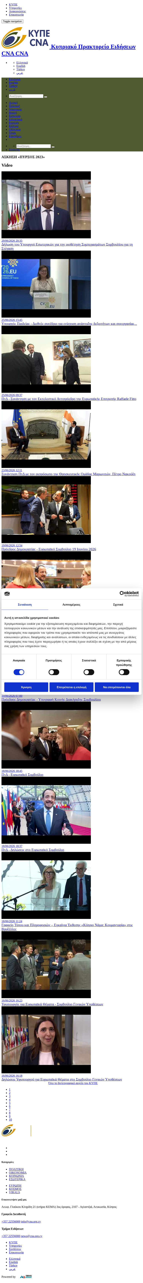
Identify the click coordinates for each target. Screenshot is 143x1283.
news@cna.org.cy (31, 1236)
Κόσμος (14, 126)
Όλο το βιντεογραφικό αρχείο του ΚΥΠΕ (73, 1083)
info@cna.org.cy (31, 1221)
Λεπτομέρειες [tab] (71, 604)
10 (10, 1119)
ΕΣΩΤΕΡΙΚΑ (17, 1179)
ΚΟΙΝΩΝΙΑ (16, 1176)
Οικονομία (15, 109)
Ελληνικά (22, 62)
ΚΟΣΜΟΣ (15, 1189)
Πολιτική (14, 106)
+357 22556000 (10, 1236)
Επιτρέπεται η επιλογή (71, 687)
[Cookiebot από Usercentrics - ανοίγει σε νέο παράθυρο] (122, 594)
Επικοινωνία (16, 14)
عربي (19, 72)
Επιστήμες (15, 136)
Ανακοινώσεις (17, 11)
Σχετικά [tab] (118, 604)
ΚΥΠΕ (13, 4)
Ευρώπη (14, 122)
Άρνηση (26, 687)
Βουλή (13, 112)
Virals (12, 132)
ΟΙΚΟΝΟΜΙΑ (18, 1172)
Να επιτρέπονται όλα (117, 687)
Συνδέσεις (15, 1249)
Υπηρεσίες (15, 7)
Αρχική (13, 102)
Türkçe (20, 69)
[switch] (54, 672)
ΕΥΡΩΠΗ (15, 1185)
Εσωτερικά (15, 119)
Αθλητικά (14, 129)
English (20, 66)
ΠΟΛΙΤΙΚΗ (16, 1169)
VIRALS (14, 1192)
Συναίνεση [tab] (25, 604)
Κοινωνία (14, 116)
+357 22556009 (10, 1221)
